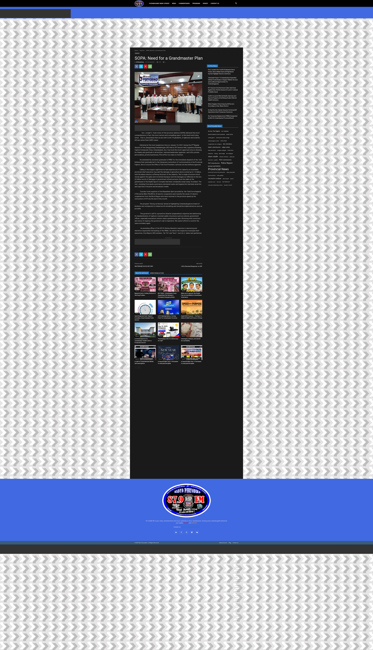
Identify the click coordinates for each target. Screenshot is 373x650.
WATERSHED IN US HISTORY (144, 266)
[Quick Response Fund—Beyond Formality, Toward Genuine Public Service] (145, 307)
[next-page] (139, 367)
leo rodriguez (229, 153)
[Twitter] (141, 66)
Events (205, 3)
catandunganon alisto (213, 141)
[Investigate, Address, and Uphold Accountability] (191, 330)
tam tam (219, 182)
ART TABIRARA (225, 131)
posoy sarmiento (214, 166)
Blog (230, 543)
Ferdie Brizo (230, 150)
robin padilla (220, 175)
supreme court (211, 182)
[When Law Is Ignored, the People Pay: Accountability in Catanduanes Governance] (191, 284)
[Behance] (176, 532)
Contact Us (215, 3)
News (174, 3)
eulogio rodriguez (221, 150)
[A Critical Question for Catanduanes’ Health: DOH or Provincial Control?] (145, 330)
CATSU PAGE (223, 141)
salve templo (226, 178)
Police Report (227, 163)
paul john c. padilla (213, 160)
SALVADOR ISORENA (214, 178)
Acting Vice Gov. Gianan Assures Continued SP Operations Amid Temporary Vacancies (222, 111)
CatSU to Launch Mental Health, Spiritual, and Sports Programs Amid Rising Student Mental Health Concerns (222, 98)
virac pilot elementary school (215, 185)
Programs (196, 3)
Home (136, 50)
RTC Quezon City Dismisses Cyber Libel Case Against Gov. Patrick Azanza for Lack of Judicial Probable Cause (223, 90)
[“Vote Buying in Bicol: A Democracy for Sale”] (168, 330)
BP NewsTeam (140, 62)
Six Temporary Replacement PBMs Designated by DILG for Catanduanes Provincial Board (222, 117)
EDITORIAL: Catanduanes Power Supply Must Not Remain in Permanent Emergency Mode (167, 295)
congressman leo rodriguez (215, 144)
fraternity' (210, 153)
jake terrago (222, 153)
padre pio (232, 156)
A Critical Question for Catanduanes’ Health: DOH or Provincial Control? (143, 340)
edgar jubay (226, 147)
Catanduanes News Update (159, 3)
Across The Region (214, 131)
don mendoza (227, 144)
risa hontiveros (212, 175)
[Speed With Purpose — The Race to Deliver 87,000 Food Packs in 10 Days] (191, 307)
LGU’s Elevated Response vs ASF (191, 266)
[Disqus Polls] (168, 397)
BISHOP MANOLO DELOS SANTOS (216, 134)
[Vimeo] (192, 532)
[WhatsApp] (150, 66)
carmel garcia (211, 137)
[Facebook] (137, 66)
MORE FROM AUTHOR (157, 273)
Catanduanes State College (222, 137)
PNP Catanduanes (214, 163)
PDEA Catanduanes (225, 160)
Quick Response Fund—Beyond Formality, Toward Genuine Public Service (144, 318)
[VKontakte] (197, 532)
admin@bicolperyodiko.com (190, 527)
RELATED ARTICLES (142, 273)
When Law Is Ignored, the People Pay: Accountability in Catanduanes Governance (191, 295)
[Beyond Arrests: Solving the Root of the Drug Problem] (145, 284)
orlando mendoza (223, 156)
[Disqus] (168, 448)
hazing (216, 153)
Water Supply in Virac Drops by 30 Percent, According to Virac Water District (221, 105)
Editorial (142, 50)
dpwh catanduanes (214, 147)
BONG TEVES (229, 134)
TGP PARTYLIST (226, 182)
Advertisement (223, 543)
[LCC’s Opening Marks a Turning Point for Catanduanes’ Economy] (168, 307)
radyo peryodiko (231, 172)
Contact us (235, 543)
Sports (232, 178)
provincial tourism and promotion (216, 172)
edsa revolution (212, 150)
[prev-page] (136, 367)
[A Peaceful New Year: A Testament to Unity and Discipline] (168, 352)
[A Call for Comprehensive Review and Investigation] (145, 352)
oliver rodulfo (213, 157)
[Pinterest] (145, 66)
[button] (236, 3)
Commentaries (184, 3)
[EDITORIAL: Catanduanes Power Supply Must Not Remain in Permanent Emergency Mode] (168, 284)
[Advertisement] (35, 13)
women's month (228, 185)
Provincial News (218, 169)
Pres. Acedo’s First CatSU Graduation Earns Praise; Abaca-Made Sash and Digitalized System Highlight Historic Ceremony (221, 72)
